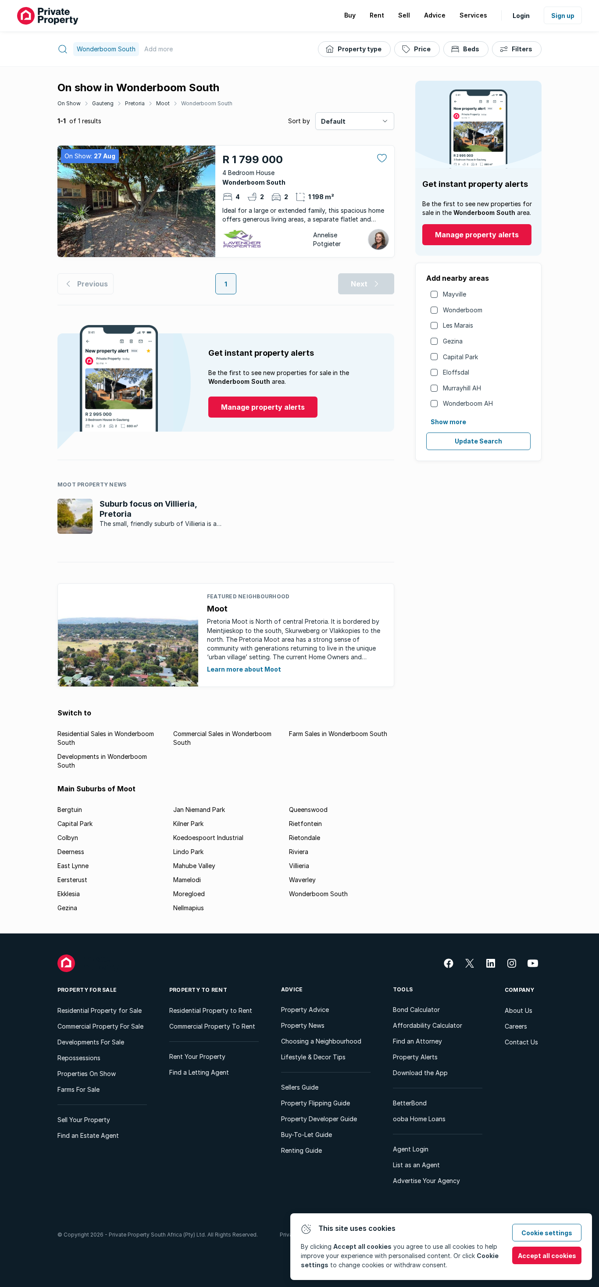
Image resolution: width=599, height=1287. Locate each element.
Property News (302, 1025)
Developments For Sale (90, 1042)
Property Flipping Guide (315, 1103)
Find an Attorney (417, 1041)
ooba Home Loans (419, 1119)
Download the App (420, 1072)
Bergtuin (69, 809)
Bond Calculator (416, 1009)
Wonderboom (462, 310)
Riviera (298, 851)
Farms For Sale (78, 1089)
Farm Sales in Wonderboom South (338, 733)
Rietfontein (305, 823)
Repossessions (78, 1058)
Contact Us (521, 1042)
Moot (163, 103)
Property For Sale (87, 990)
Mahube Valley (194, 865)
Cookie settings (546, 1233)
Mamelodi (187, 879)
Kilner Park (188, 823)
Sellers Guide (299, 1087)
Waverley (302, 879)
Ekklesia (68, 893)
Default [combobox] (333, 121)
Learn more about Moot (244, 669)
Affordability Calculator (427, 1025)
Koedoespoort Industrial (208, 837)
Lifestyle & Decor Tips (313, 1057)
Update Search (478, 441)
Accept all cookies (547, 1255)
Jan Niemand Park (199, 809)
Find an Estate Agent (88, 1135)
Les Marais (458, 325)
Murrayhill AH (462, 388)
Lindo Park (188, 851)
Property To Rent (198, 990)
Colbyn (67, 837)
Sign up (562, 15)
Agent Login (410, 1149)
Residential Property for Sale (99, 1010)
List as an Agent (416, 1165)
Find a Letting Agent (199, 1072)
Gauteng (103, 103)
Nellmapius (188, 908)
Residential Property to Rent (210, 1010)
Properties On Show (86, 1073)
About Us (518, 1010)
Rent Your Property (197, 1056)
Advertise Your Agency (426, 1180)
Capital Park (460, 357)
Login (521, 15)
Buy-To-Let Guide (306, 1134)
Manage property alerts (477, 234)
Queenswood (308, 809)
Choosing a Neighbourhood (321, 1041)
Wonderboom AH (468, 403)
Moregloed (189, 893)
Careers (516, 1026)
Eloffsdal (456, 372)
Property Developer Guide (319, 1119)
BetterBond (410, 1103)
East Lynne (73, 865)
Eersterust (72, 879)
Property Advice (305, 1009)
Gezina (453, 341)
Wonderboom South (206, 103)
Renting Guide (301, 1150)
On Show (69, 103)
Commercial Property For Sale (100, 1026)
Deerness (70, 851)
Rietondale (304, 837)
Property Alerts (415, 1057)
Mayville (454, 294)
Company (520, 990)
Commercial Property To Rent (212, 1026)
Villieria (299, 865)
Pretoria (135, 103)
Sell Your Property (83, 1119)
